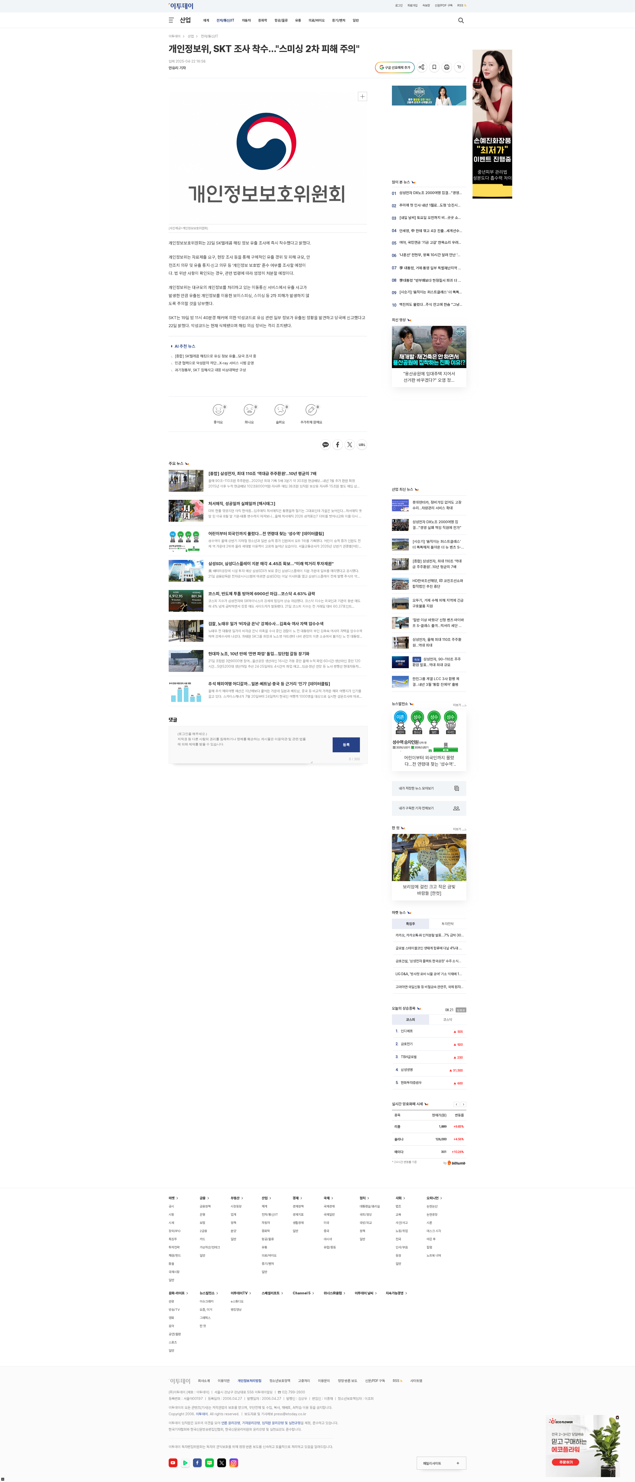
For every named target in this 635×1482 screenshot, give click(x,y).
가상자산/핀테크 (210, 1247)
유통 (298, 20)
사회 (399, 1198)
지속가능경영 (395, 1293)
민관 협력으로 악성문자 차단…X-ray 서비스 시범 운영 (214, 363)
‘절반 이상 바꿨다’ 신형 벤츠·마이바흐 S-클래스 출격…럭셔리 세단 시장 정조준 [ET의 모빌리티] (438, 626)
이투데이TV (239, 1293)
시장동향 (236, 1206)
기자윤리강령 (251, 1423)
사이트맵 (416, 1381)
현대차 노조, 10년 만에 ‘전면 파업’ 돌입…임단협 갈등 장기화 (259, 653)
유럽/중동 (330, 1247)
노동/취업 (402, 1231)
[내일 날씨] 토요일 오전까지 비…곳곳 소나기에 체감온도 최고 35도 (448, 217)
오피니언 (433, 1198)
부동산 (235, 1198)
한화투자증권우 (411, 1083)
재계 (206, 20)
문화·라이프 (177, 1293)
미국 (326, 1223)
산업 (185, 20)
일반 (356, 20)
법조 (398, 1206)
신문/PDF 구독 (443, 5)
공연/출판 (175, 1334)
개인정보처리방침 (249, 1381)
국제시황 (174, 1272)
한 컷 (203, 1326)
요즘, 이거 (206, 1309)
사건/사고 (402, 1223)
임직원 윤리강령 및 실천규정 (281, 1423)
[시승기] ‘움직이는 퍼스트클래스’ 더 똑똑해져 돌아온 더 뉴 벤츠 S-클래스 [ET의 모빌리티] (437, 547)
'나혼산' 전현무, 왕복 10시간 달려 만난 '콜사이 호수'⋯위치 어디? (446, 255)
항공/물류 (281, 20)
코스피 (410, 1020)
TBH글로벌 (409, 1057)
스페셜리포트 (271, 1293)
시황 (171, 1214)
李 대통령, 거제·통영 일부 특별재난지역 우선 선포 (435, 268)
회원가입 (412, 5)
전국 (398, 1239)
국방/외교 (366, 1223)
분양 (233, 1231)
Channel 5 (302, 1293)
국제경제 (329, 1206)
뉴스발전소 (207, 1293)
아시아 (328, 1239)
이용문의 (324, 1381)
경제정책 (298, 1206)
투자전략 (448, 924)
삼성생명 (407, 1070)
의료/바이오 (317, 20)
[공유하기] (422, 67)
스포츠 (173, 1342)
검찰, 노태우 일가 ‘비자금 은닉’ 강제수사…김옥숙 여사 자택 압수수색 (265, 623)
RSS (460, 5)
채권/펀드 (175, 1255)
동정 (398, 1255)
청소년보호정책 (279, 1381)
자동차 (246, 20)
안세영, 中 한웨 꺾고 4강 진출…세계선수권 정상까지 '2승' (441, 231)
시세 (171, 1223)
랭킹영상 (236, 1309)
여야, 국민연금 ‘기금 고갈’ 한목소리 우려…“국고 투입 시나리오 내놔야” (451, 242)
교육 (398, 1214)
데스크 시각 (434, 1231)
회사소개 (204, 1381)
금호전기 (407, 1044)
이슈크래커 (206, 1301)
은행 (202, 1214)
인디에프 (407, 1031)
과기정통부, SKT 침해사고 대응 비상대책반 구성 (210, 370)
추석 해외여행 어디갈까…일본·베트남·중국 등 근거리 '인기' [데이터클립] (269, 683)
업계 (233, 1214)
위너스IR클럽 (333, 1293)
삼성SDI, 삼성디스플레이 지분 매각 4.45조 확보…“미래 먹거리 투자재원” (271, 563)
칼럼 (429, 1247)
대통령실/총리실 (370, 1206)
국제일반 (329, 1214)
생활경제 (298, 1223)
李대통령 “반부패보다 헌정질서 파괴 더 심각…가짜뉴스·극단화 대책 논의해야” (456, 280)
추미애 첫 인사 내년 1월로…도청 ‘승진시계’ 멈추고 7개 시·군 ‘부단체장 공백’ (454, 205)
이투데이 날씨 (364, 1293)
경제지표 (298, 1214)
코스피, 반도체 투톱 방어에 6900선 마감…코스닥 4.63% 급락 (261, 593)
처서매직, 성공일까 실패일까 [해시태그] (241, 503)
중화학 (262, 20)
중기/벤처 (338, 20)
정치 (363, 1198)
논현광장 (432, 1214)
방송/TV (174, 1309)
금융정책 (205, 1206)
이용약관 (224, 1381)
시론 (429, 1223)
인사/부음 (402, 1247)
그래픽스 (205, 1318)
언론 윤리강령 (230, 1423)
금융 (203, 1198)
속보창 (426, 5)
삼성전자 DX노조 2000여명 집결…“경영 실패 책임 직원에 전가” (446, 193)
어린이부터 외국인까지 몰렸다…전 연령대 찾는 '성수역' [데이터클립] (266, 533)
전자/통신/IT (225, 20)
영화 (171, 1318)
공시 (171, 1206)
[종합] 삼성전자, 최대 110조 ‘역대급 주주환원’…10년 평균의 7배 (262, 473)
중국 (326, 1231)
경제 (296, 1198)
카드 (202, 1239)
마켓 (172, 1198)
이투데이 (175, 36)
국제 (327, 1198)
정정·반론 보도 (347, 1381)
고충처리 (304, 1381)
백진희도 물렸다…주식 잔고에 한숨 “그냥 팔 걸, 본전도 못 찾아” (446, 304)
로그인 (399, 5)
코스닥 (447, 1020)
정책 (233, 1223)
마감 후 (431, 1239)
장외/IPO (175, 1231)
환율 (171, 1264)
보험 (202, 1223)
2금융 (203, 1231)
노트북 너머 (434, 1255)
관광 (171, 1301)
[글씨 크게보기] (459, 67)
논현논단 (432, 1206)
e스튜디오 (237, 1301)
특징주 (410, 924)
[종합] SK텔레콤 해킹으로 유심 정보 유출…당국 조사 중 (215, 356)
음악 (171, 1326)
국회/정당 (366, 1214)
